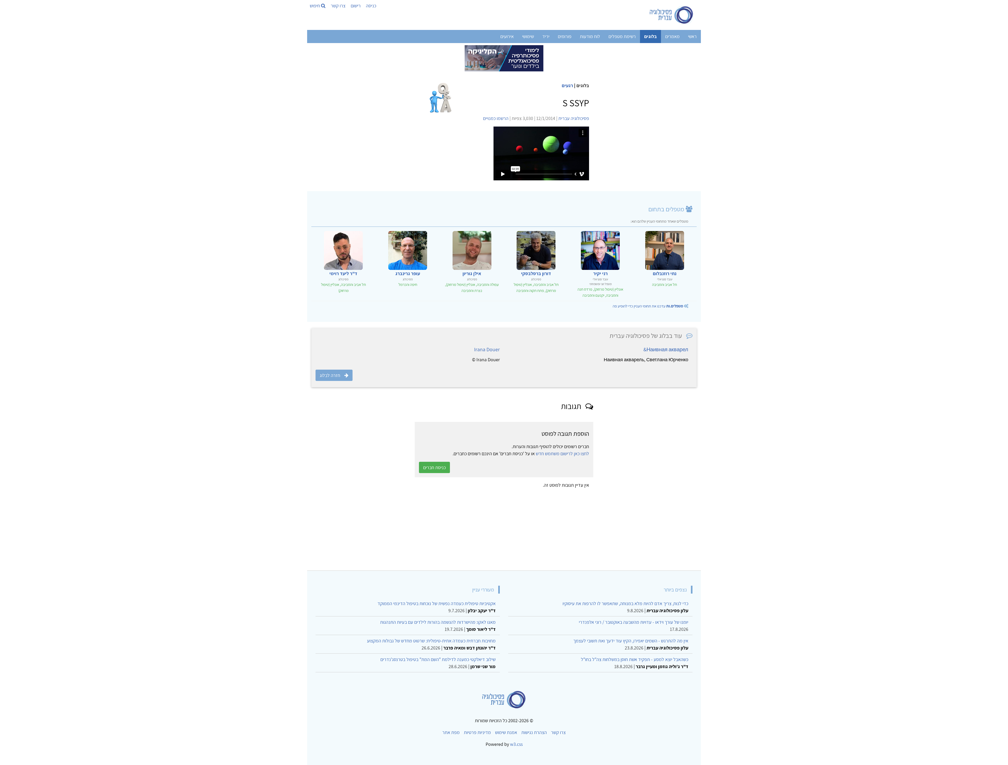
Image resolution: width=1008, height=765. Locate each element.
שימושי (528, 36)
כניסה (371, 6)
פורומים (564, 36)
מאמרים (672, 36)
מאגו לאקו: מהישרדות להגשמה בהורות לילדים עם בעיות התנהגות (438, 622)
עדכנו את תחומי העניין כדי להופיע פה (648, 305)
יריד (545, 36)
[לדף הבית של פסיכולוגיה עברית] (671, 15)
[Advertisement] (539, 527)
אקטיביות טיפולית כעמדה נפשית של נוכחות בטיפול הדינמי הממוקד (436, 603)
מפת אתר (451, 732)
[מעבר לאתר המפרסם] (504, 58)
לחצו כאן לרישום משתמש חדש (562, 453)
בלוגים (650, 36)
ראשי (692, 36)
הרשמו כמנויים (495, 118)
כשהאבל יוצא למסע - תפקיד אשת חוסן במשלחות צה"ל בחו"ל (634, 659)
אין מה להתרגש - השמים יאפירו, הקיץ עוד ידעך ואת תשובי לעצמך (630, 641)
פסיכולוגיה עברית (573, 118)
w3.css (516, 744)
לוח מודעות (590, 36)
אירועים (507, 36)
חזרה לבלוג (330, 375)
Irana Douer (487, 349)
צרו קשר (338, 6)
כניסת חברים (434, 467)
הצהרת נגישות (534, 732)
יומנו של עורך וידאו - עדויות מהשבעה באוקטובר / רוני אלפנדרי (633, 622)
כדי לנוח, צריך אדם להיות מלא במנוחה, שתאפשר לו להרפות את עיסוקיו (625, 603)
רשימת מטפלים (622, 36)
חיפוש (315, 6)
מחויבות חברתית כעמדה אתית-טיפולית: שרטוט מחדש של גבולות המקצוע (431, 641)
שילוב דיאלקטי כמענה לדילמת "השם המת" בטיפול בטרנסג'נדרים (438, 659)
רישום (356, 6)
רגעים (567, 85)
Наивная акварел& (665, 349)
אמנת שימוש (506, 732)
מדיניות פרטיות (477, 732)
